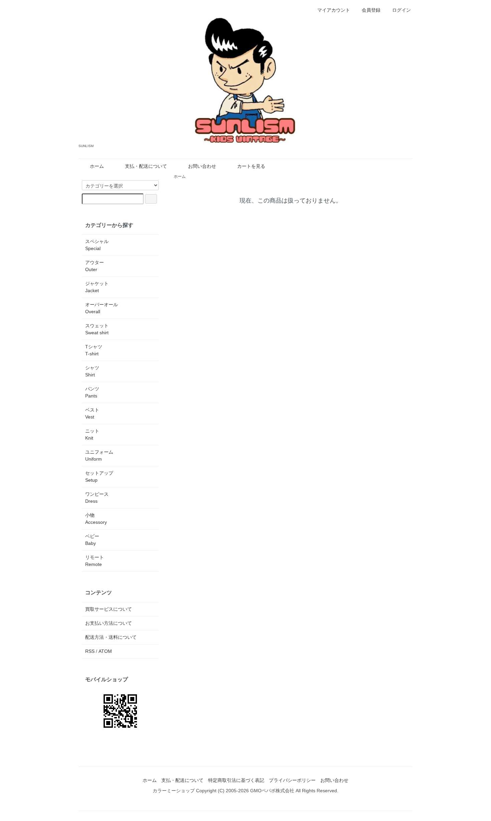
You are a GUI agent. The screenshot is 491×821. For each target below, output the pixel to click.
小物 (96, 518)
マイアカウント (333, 10)
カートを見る (251, 166)
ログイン (401, 10)
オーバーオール (101, 308)
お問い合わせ (202, 166)
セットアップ (99, 476)
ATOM (105, 651)
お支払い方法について (108, 623)
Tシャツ (93, 350)
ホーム (97, 166)
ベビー (92, 540)
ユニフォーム (99, 455)
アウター (94, 266)
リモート (94, 561)
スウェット (97, 329)
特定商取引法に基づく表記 (236, 780)
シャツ (92, 371)
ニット (92, 434)
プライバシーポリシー (292, 780)
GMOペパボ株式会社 (272, 790)
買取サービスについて (108, 609)
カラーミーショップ (174, 790)
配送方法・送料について (111, 637)
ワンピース (97, 497)
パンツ (92, 392)
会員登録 (371, 10)
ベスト (92, 413)
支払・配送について (146, 166)
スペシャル (97, 245)
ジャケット (97, 287)
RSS (90, 651)
